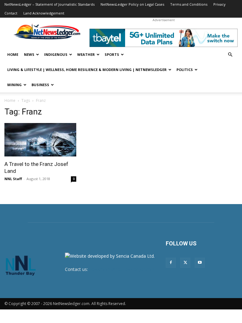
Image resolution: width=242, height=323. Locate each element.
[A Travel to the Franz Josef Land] (40, 139)
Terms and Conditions (188, 4)
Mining (14, 84)
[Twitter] (185, 263)
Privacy (219, 4)
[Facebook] (171, 263)
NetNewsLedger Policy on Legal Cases (132, 4)
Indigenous (55, 54)
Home (12, 54)
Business (40, 84)
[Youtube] (200, 263)
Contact (10, 13)
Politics (184, 69)
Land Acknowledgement (43, 13)
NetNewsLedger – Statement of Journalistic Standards (49, 4)
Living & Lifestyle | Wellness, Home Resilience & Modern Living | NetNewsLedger (87, 69)
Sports (112, 54)
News (29, 54)
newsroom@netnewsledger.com (122, 269)
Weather (86, 54)
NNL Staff (13, 178)
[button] (230, 55)
